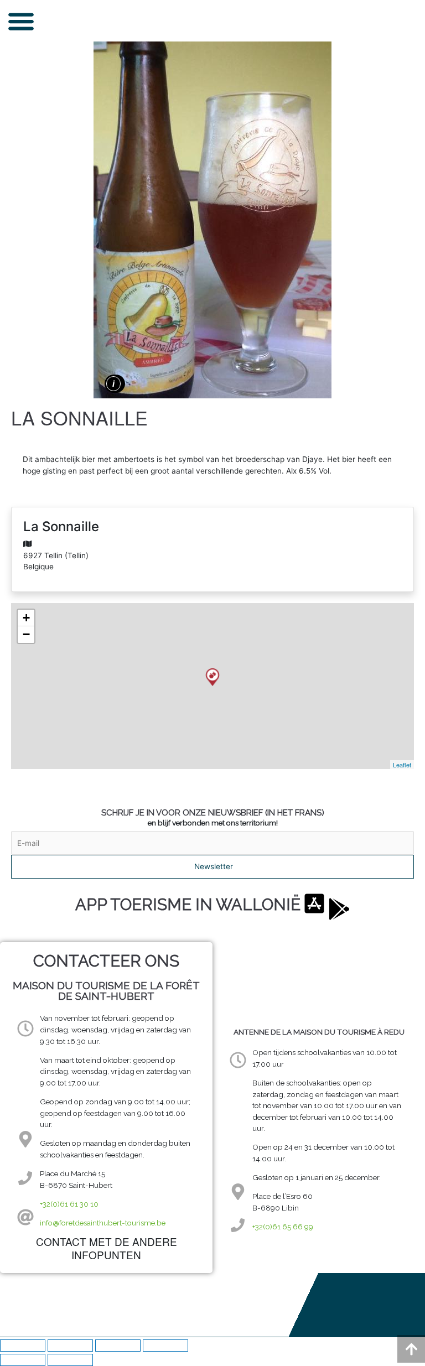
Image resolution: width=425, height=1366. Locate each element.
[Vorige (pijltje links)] (22, 1360)
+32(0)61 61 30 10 (69, 1203)
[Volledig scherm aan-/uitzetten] (70, 1345)
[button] (21, 20)
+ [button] (26, 618)
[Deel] (118, 1345)
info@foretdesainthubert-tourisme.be (102, 1222)
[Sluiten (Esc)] (165, 1345)
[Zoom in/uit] (22, 1345)
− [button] (26, 634)
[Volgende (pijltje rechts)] (70, 1360)
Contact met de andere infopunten (106, 1248)
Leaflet (402, 764)
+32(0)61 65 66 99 (282, 1226)
